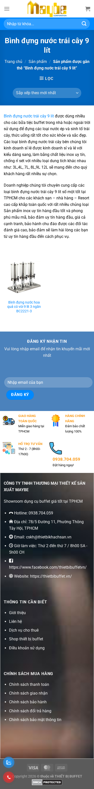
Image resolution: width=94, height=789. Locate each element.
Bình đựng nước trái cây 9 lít (29, 116)
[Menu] (7, 8)
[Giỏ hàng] (87, 8)
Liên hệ (15, 621)
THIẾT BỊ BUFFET (68, 776)
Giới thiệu (17, 612)
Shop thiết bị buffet (26, 639)
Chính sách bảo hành (28, 702)
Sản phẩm (38, 61)
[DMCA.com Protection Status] (47, 782)
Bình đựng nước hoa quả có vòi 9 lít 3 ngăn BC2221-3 (24, 306)
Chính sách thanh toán (29, 684)
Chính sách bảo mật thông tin (35, 719)
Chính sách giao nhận (28, 693)
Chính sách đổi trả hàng (30, 711)
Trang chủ (13, 61)
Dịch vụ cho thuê (24, 630)
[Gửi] (84, 23)
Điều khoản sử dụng (27, 648)
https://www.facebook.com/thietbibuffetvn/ (48, 567)
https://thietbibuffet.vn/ (51, 576)
